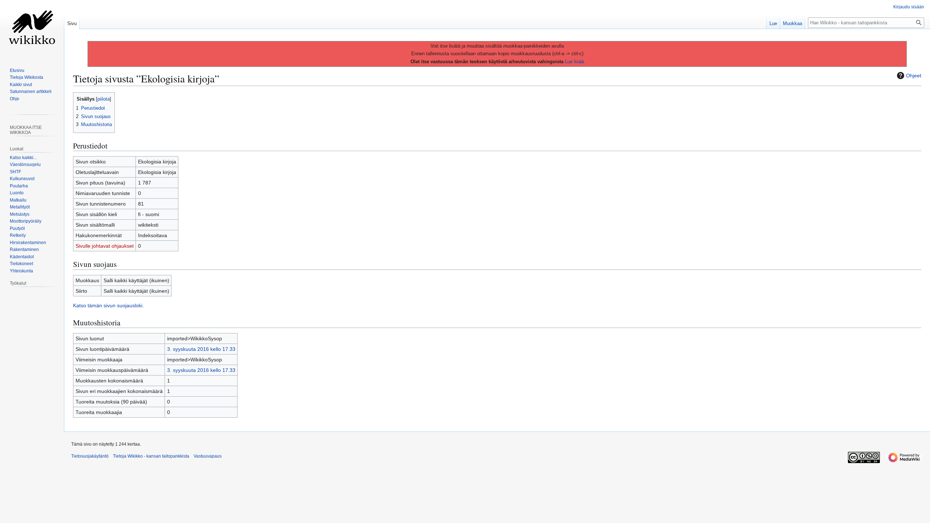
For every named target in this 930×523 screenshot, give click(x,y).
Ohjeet (913, 75)
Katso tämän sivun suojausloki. (108, 305)
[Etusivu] (32, 29)
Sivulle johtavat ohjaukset (105, 246)
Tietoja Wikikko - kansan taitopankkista (151, 456)
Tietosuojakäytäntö (90, 456)
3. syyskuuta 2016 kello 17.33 (201, 349)
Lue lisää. (575, 61)
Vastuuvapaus (208, 456)
